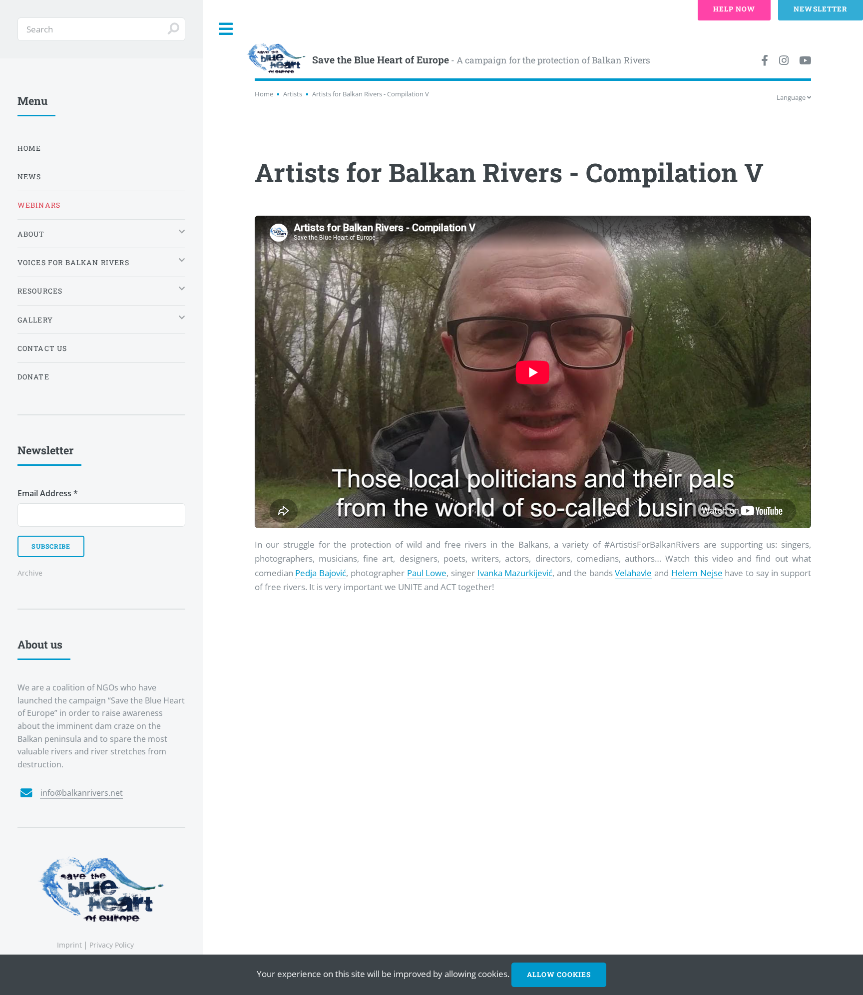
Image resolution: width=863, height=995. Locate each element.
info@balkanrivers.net (81, 792)
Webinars (38, 205)
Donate (33, 376)
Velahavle (633, 573)
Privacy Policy (111, 945)
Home (264, 93)
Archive (29, 573)
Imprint (69, 945)
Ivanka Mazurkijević (515, 573)
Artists (292, 93)
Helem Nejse (697, 573)
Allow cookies (559, 974)
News (29, 176)
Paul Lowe (427, 573)
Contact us (42, 348)
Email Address (47, 493)
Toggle (226, 29)
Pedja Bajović (320, 573)
